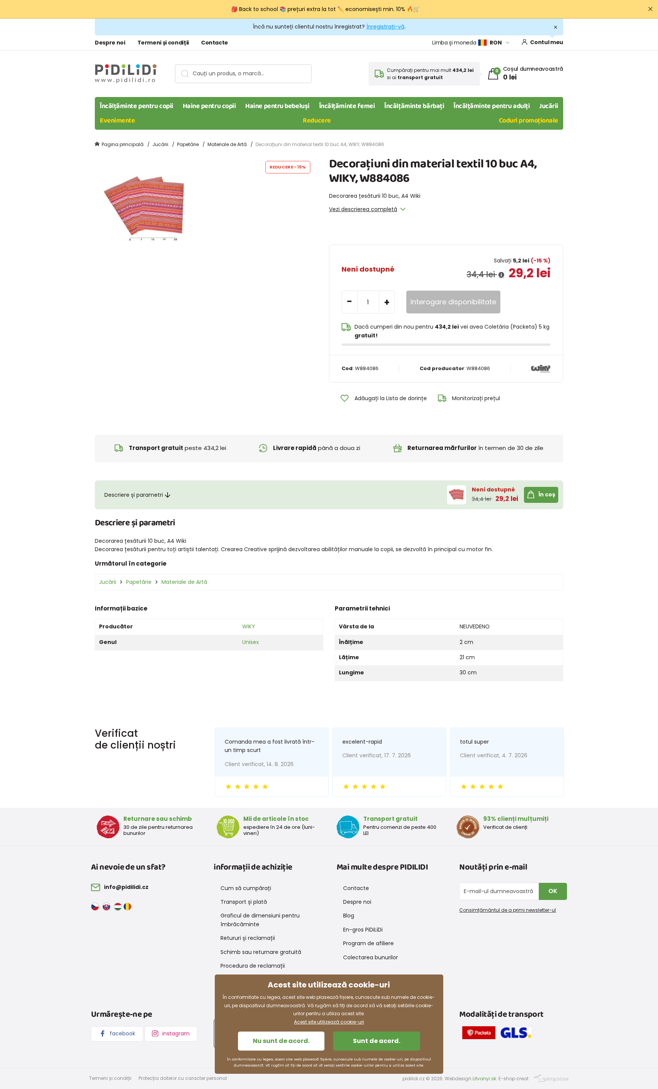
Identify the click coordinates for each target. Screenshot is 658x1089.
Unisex (250, 642)
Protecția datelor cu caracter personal (183, 1078)
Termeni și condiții (163, 42)
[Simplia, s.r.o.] (551, 1078)
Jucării (548, 106)
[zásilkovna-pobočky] (480, 1034)
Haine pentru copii (209, 106)
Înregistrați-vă (385, 26)
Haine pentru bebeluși (277, 106)
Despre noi (110, 42)
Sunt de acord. (376, 1041)
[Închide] (650, 9)
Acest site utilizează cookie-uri (329, 1022)
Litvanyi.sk (484, 1078)
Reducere (317, 120)
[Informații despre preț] (501, 275)
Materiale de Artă (227, 144)
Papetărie (188, 144)
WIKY (248, 626)
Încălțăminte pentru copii (136, 106)
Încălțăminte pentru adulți (492, 106)
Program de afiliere (368, 943)
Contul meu (546, 42)
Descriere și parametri (133, 495)
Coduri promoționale (528, 120)
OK (552, 891)
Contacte (214, 42)
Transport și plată (243, 902)
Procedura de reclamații (252, 966)
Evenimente (117, 120)
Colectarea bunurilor (370, 957)
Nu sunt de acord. (281, 1041)
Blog (348, 915)
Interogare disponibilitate (453, 302)
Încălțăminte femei (347, 106)
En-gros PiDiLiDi (363, 929)
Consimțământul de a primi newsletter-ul (507, 910)
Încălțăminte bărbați (414, 106)
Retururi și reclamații (247, 938)
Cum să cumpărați (245, 888)
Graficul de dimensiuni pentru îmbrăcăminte (260, 920)
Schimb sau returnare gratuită (260, 952)
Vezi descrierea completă (363, 209)
